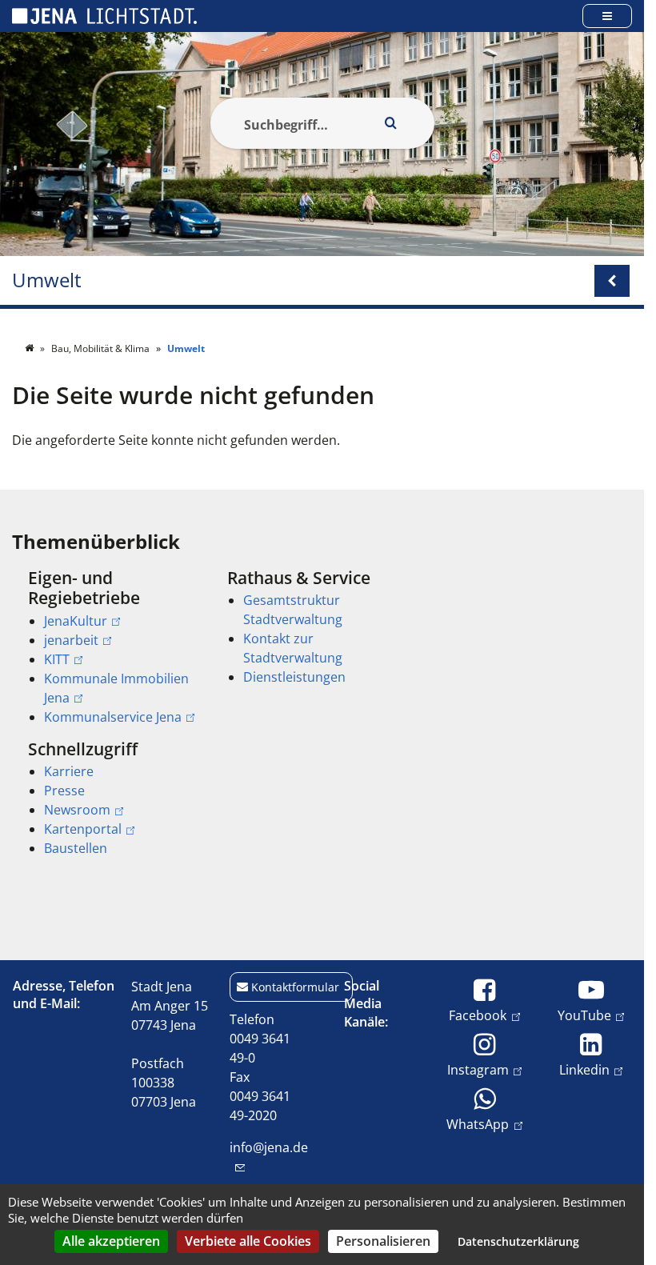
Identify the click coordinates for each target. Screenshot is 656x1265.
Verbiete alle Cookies (248, 1241)
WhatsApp (477, 1124)
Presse (64, 790)
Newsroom (77, 810)
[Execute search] (391, 123)
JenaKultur (75, 621)
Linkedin (584, 1069)
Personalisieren (383, 1241)
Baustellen (75, 848)
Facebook (477, 1015)
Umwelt (47, 280)
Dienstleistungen (294, 677)
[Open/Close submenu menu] (612, 281)
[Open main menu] (607, 15)
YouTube (584, 1015)
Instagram (478, 1069)
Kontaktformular (295, 987)
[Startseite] (30, 348)
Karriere (69, 771)
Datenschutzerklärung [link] (518, 1241)
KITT (57, 659)
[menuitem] (105, 647)
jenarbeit (71, 640)
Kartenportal (83, 829)
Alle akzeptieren (111, 1241)
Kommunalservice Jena (113, 717)
